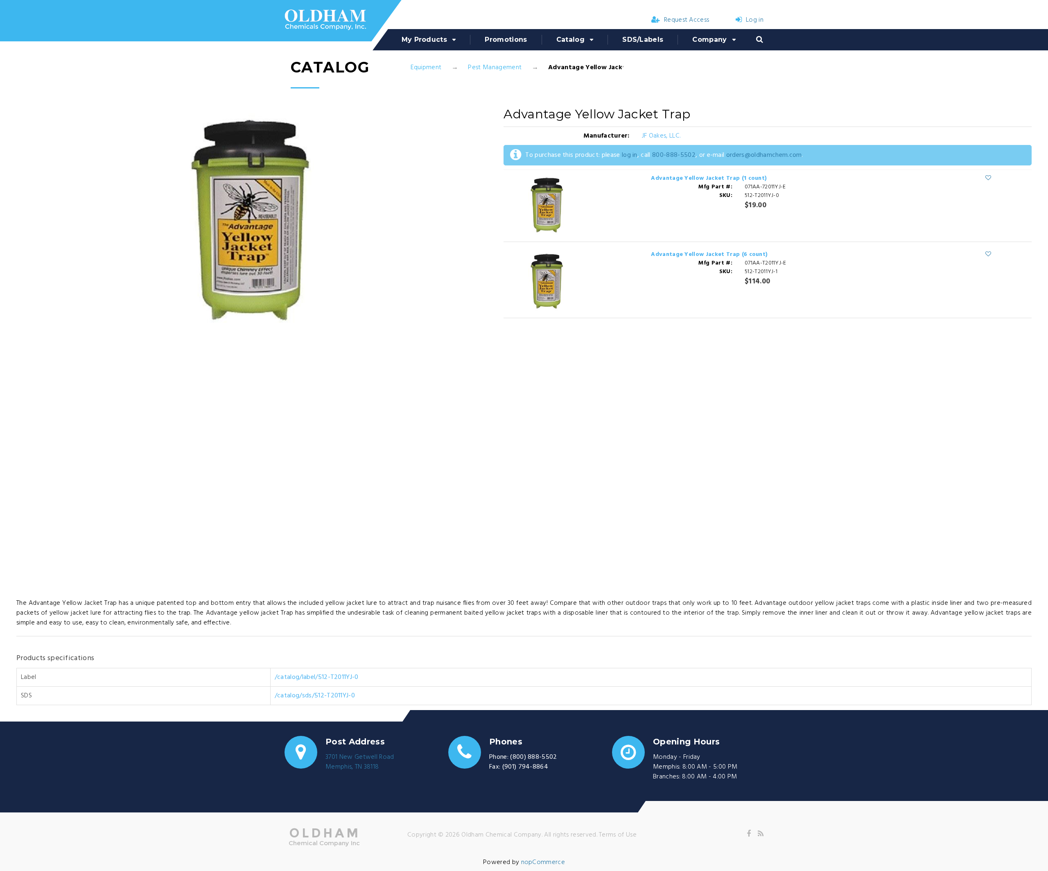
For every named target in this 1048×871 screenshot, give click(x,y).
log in (629, 155)
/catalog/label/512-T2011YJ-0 (317, 677)
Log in (754, 20)
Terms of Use (618, 835)
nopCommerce (543, 862)
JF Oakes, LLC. (661, 136)
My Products (424, 39)
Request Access (686, 20)
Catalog (570, 39)
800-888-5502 (674, 155)
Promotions (506, 39)
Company (709, 39)
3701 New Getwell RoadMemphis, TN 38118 (359, 762)
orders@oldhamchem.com (764, 155)
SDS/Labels (642, 39)
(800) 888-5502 (533, 757)
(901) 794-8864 (525, 767)
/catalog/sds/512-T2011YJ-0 (315, 695)
